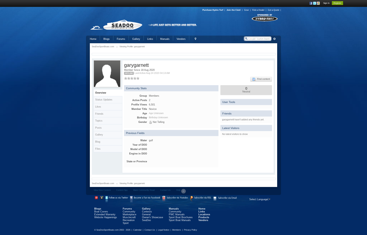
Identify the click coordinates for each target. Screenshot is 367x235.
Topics (98, 120)
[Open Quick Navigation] (195, 39)
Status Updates (103, 99)
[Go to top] (183, 191)
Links (150, 39)
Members (176, 230)
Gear (246, 10)
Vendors (181, 39)
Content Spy (122, 190)
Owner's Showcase (152, 217)
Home (93, 39)
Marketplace (129, 214)
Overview (100, 92)
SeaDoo (146, 220)
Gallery (136, 39)
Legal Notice (163, 230)
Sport (126, 223)
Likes (98, 106)
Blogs (106, 39)
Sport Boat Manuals (180, 220)
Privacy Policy (190, 230)
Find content (262, 79)
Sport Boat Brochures (181, 217)
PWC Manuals (177, 214)
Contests (147, 211)
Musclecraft (129, 217)
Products (203, 217)
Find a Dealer (258, 10)
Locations (204, 214)
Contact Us (165, 190)
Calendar (137, 230)
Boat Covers (101, 211)
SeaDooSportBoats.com (103, 183)
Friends (99, 113)
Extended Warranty (104, 214)
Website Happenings (105, 217)
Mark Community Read (144, 190)
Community (129, 211)
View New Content (102, 190)
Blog (97, 141)
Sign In (326, 3)
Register (337, 3)
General (146, 214)
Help (178, 190)
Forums (121, 39)
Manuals (165, 39)
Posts (98, 127)
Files (98, 148)
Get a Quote (273, 10)
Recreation (129, 220)
